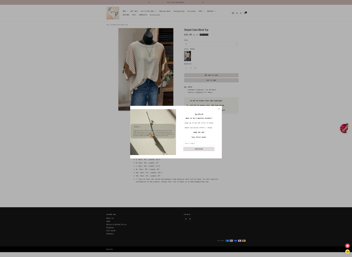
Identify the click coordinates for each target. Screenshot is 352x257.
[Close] (219, 108)
